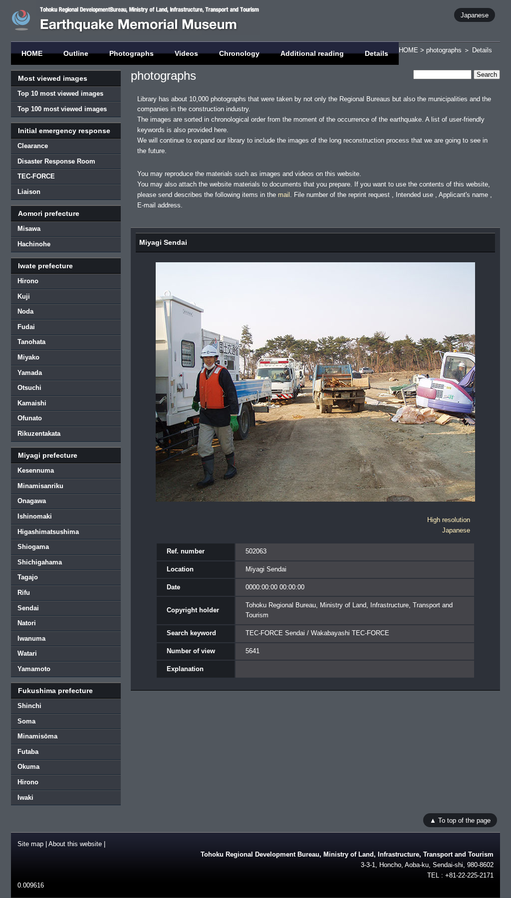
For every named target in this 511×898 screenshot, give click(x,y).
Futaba (27, 751)
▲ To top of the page (460, 820)
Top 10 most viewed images (60, 93)
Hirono (27, 281)
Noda (25, 311)
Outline (75, 53)
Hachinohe (33, 244)
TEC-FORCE (36, 176)
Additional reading (312, 53)
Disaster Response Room (56, 161)
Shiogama (33, 546)
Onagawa (31, 501)
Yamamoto (33, 669)
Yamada (29, 372)
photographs (444, 50)
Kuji (23, 296)
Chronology (239, 53)
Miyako (28, 357)
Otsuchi (29, 387)
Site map (30, 844)
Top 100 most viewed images (62, 109)
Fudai (26, 327)
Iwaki (25, 797)
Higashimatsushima (48, 532)
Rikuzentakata (38, 433)
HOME (31, 53)
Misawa (28, 228)
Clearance (32, 146)
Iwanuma (31, 638)
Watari (27, 653)
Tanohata (31, 342)
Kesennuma (35, 470)
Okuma (28, 766)
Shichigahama (39, 562)
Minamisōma (37, 736)
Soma (26, 721)
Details (376, 53)
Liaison (28, 191)
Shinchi (29, 706)
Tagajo (27, 577)
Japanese (475, 14)
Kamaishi (31, 403)
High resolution (448, 520)
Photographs (131, 53)
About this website (75, 844)
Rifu (23, 592)
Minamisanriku (40, 486)
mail (284, 194)
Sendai (28, 608)
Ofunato (29, 418)
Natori (26, 623)
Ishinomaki (34, 516)
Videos (186, 53)
